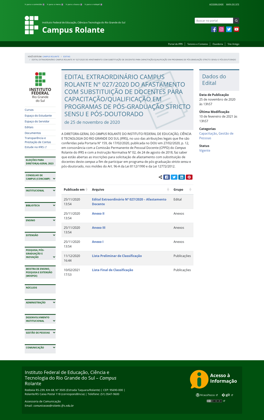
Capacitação (208, 133)
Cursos (29, 110)
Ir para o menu (55, 4)
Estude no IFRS (34, 147)
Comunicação (41, 347)
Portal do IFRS (175, 44)
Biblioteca (41, 205)
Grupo (178, 189)
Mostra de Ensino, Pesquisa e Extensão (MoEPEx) (39, 272)
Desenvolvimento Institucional (41, 319)
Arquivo (98, 189)
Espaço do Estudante (38, 115)
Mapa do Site (232, 4)
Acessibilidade (216, 4)
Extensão (41, 235)
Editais (66, 56)
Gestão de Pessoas (41, 332)
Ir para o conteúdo (34, 4)
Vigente (204, 150)
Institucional (41, 190)
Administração (41, 302)
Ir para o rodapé (93, 4)
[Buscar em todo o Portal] (236, 21)
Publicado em (74, 189)
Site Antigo (233, 44)
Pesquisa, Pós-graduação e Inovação (41, 253)
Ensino (41, 220)
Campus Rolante (51, 56)
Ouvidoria (218, 44)
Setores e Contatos (197, 44)
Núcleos (31, 287)
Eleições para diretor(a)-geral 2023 (40, 161)
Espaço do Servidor (37, 121)
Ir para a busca (74, 4)
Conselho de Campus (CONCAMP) (41, 177)
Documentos (33, 133)
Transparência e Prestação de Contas (38, 140)
